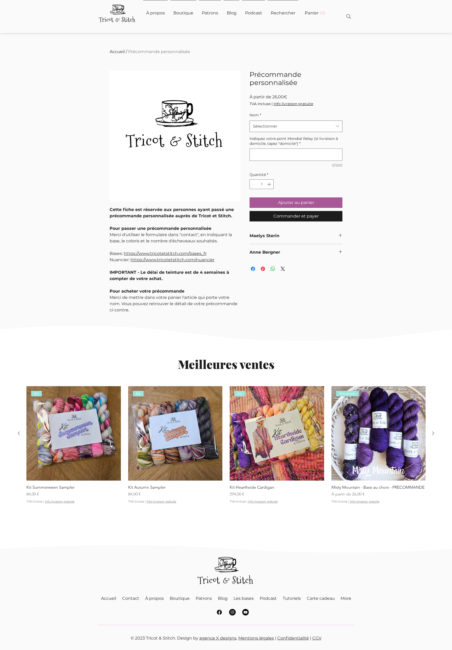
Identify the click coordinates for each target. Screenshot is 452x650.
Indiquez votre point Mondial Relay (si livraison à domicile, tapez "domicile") (294, 141)
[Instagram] (232, 612)
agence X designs (217, 638)
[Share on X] (283, 269)
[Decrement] (253, 184)
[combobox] (296, 126)
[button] (315, 12)
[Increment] (269, 184)
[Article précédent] (19, 433)
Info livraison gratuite (293, 103)
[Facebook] (219, 612)
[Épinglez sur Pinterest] (263, 269)
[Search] (348, 16)
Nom (255, 115)
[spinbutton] (261, 184)
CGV (316, 638)
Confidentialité (293, 638)
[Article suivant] (433, 433)
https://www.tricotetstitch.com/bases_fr (165, 253)
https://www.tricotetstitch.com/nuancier (172, 259)
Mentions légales (256, 638)
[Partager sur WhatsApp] (273, 269)
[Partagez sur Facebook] (253, 269)
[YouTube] (245, 612)
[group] (226, 454)
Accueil (117, 51)
